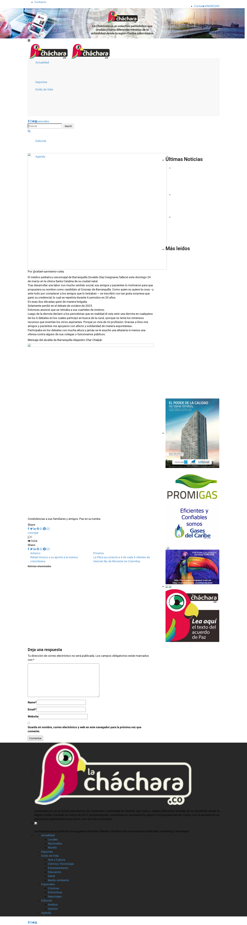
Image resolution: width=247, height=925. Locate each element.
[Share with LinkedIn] (34, 528)
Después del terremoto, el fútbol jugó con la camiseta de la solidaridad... (80, 633)
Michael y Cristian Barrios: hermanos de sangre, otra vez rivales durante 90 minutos (192, 403)
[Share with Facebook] (28, 528)
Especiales (42, 121)
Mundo (52, 847)
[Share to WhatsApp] (40, 528)
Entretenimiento (58, 868)
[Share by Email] (47, 528)
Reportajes (55, 896)
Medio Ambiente (58, 880)
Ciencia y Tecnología (61, 863)
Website (33, 716)
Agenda (46, 912)
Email (32, 709)
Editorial (40, 141)
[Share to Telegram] (44, 528)
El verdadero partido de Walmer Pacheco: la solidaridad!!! (79, 653)
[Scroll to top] (2, 919)
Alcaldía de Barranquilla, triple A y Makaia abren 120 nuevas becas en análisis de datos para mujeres (194, 242)
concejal (33, 532)
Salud (51, 876)
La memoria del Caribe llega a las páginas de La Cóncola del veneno (89, 595)
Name (32, 702)
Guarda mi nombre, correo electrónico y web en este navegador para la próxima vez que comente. (84, 729)
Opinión (53, 908)
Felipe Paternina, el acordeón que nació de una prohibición (193, 215)
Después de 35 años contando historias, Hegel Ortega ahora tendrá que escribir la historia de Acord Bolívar (190, 372)
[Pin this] (37, 528)
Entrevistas (55, 892)
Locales (53, 839)
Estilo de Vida (44, 89)
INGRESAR (212, 6)
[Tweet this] (31, 528)
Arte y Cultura (56, 859)
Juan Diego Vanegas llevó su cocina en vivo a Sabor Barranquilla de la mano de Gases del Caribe (195, 191)
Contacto (40, 2)
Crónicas (53, 888)
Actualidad (42, 62)
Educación (54, 872)
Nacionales (55, 843)
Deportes (41, 82)
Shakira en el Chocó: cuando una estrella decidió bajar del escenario (89, 613)
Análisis (53, 904)
